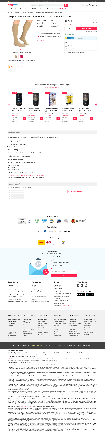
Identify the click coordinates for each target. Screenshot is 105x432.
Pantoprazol (87, 325)
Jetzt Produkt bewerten (75, 191)
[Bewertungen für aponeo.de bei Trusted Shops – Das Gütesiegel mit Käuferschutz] (22, 221)
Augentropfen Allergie (60, 323)
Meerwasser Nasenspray (72, 328)
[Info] (96, 38)
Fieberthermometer (89, 319)
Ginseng (40, 334)
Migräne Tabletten (13, 321)
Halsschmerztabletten (75, 323)
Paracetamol (11, 330)
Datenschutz (58, 345)
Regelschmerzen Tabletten (12, 332)
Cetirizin (56, 329)
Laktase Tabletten (43, 332)
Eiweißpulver (41, 321)
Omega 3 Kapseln (43, 330)
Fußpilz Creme (88, 328)
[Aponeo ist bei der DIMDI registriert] (37, 221)
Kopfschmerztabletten (14, 319)
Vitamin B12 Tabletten (44, 328)
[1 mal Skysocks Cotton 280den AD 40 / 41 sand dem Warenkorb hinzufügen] (41, 118)
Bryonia (86, 334)
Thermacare (26, 325)
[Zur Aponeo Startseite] (13, 5)
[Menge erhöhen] (73, 28)
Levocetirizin (57, 331)
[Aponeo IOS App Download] (81, 294)
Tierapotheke (19, 9)
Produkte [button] (10, 9)
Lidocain (25, 336)
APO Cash (35, 9)
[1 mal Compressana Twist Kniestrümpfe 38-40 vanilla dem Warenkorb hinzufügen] (58, 118)
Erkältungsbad (73, 325)
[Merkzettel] (93, 5)
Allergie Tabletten (59, 321)
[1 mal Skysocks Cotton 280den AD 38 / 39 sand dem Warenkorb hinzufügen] (91, 118)
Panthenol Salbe (88, 332)
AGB (14, 345)
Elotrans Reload (42, 319)
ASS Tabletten (12, 323)
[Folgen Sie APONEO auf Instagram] (86, 285)
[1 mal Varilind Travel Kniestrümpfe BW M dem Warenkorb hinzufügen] (75, 118)
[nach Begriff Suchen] (66, 5)
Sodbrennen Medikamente (26, 322)
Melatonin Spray (42, 323)
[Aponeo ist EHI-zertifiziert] (30, 221)
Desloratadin (57, 336)
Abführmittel (26, 331)
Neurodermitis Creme (90, 321)
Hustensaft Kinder (74, 336)
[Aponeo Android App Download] (90, 294)
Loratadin (56, 333)
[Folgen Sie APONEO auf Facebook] (78, 285)
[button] (27, 9)
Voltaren (25, 327)
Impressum (49, 345)
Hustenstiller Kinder (74, 333)
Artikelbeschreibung (14, 132)
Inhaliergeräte (73, 331)
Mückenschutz (88, 330)
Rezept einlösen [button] (52, 9)
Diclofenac (10, 325)
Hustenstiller (72, 319)
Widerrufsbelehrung (23, 345)
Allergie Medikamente (60, 319)
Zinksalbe (87, 323)
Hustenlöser (72, 321)
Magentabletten (27, 333)
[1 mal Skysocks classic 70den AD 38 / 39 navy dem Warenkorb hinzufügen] (24, 118)
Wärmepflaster (27, 319)
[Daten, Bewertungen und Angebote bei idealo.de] (59, 221)
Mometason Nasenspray (57, 326)
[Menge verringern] (66, 28)
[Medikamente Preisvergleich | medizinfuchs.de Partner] (66, 221)
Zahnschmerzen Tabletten (12, 336)
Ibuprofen (10, 328)
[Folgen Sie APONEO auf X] (82, 285)
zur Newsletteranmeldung (64, 276)
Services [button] (42, 9)
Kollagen (40, 325)
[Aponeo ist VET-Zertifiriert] (44, 221)
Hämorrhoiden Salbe (28, 329)
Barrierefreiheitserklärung (85, 345)
